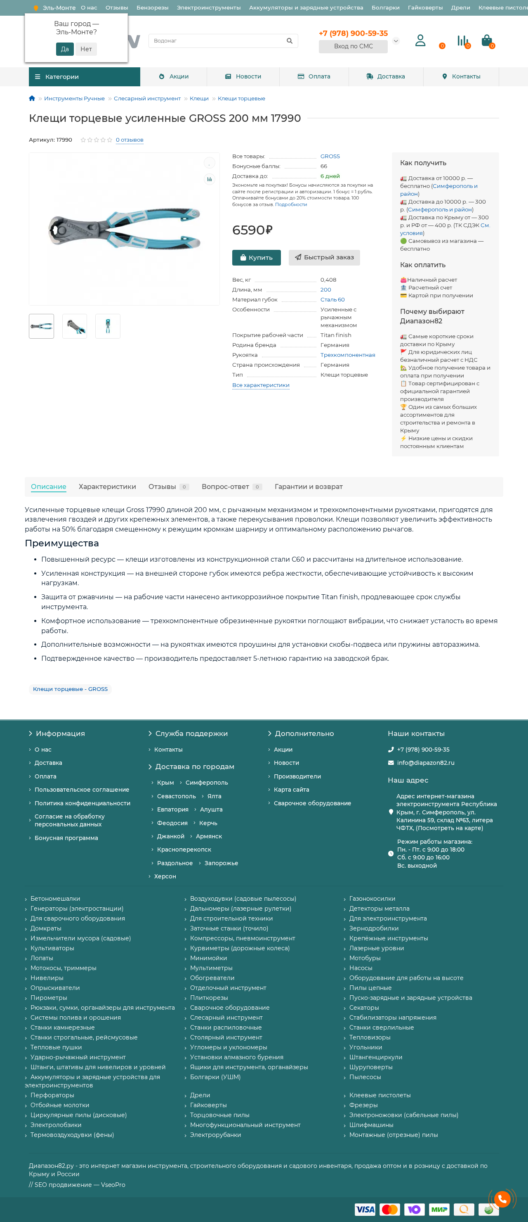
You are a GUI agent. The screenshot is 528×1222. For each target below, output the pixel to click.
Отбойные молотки (60, 1105)
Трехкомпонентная (348, 354)
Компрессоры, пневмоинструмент (242, 938)
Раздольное (175, 863)
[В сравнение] (209, 179)
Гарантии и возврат (309, 486)
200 (326, 289)
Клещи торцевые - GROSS (70, 689)
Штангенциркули (376, 1057)
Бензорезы (153, 7)
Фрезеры (363, 1105)
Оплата (319, 76)
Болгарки (386, 7)
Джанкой (170, 836)
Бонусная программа (66, 838)
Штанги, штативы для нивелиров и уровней (98, 1067)
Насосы (360, 968)
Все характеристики (261, 385)
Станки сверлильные (381, 1027)
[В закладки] (209, 162)
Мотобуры (365, 958)
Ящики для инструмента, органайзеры (249, 1067)
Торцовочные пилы (220, 1115)
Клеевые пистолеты (380, 1095)
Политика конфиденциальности (82, 803)
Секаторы (364, 1007)
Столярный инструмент (226, 1037)
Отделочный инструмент (228, 988)
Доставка (391, 76)
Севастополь (176, 796)
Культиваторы (52, 948)
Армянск (209, 836)
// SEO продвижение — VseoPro (77, 1185)
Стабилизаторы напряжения (392, 1017)
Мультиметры (211, 968)
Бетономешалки (55, 898)
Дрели (460, 7)
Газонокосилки (372, 898)
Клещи (199, 98)
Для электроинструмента (388, 918)
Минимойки (208, 958)
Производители (297, 776)
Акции (179, 76)
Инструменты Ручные (74, 98)
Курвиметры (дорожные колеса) (240, 948)
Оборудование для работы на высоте (406, 978)
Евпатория (173, 809)
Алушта (211, 809)
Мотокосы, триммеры (64, 968)
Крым (165, 782)
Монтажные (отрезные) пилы (393, 1135)
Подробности (291, 204)
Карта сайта (291, 789)
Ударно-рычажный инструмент (78, 1057)
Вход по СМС (353, 46)
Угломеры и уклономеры (228, 1047)
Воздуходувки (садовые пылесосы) (243, 898)
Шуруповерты (371, 1067)
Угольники (365, 1047)
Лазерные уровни (376, 948)
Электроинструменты (209, 7)
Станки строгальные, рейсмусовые (84, 1037)
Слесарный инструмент (147, 98)
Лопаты (42, 958)
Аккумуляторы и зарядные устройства (306, 7)
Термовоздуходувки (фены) (72, 1135)
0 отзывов (130, 139)
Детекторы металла (379, 908)
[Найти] (289, 40)
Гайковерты (425, 7)
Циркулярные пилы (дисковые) (79, 1115)
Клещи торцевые (241, 98)
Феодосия (172, 823)
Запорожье (221, 863)
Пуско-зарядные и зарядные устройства (410, 997)
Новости (249, 76)
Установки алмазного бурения (236, 1057)
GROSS (330, 156)
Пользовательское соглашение (82, 789)
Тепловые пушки (56, 1047)
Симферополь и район (440, 209)
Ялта (214, 796)
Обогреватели (212, 978)
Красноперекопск (184, 849)
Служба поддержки (192, 733)
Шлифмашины (371, 1125)
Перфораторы (52, 1095)
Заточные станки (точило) (229, 928)
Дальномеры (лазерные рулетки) (241, 908)
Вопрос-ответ (230, 486)
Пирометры (49, 997)
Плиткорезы (209, 997)
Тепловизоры (370, 1037)
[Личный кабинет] (420, 41)
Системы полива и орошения (76, 1017)
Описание (48, 486)
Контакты (466, 76)
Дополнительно (304, 733)
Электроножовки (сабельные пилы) (404, 1115)
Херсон (165, 876)
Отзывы (117, 7)
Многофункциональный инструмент (245, 1125)
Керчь (208, 823)
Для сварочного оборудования (78, 918)
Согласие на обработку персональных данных (70, 820)
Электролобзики (56, 1125)
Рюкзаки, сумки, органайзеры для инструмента (103, 1007)
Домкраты (46, 928)
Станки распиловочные (226, 1027)
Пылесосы (365, 1077)
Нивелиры (47, 978)
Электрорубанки (215, 1135)
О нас (89, 7)
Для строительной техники (231, 918)
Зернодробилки (374, 928)
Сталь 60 (333, 299)
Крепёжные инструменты (388, 938)
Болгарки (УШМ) (215, 1077)
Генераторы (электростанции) (77, 908)
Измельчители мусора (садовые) (81, 938)
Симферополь (207, 782)
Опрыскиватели (55, 988)
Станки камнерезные (63, 1027)
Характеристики (107, 486)
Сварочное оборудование (312, 803)
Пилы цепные (370, 988)
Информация (60, 733)
